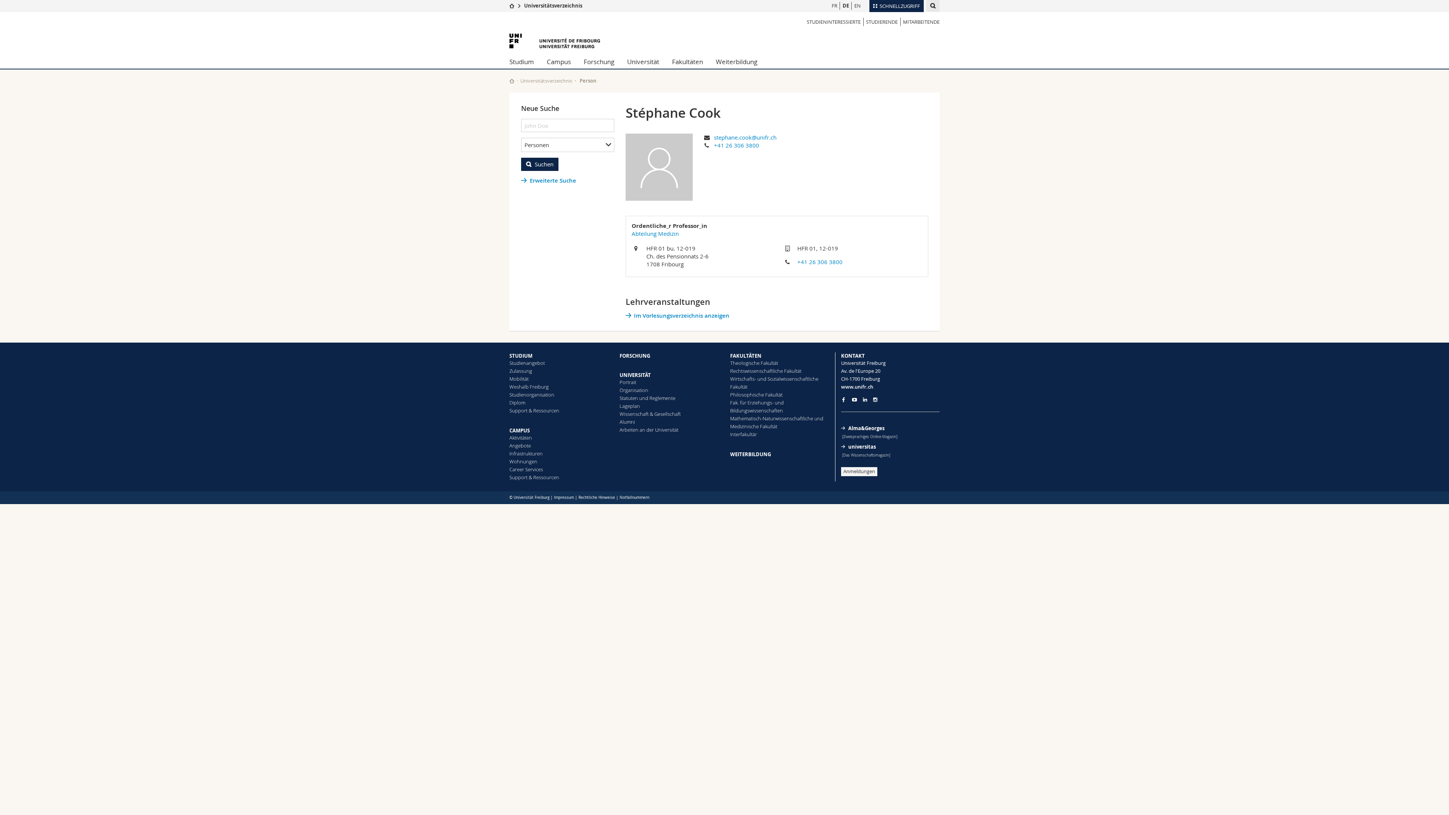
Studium (521, 61)
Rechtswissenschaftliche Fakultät (765, 371)
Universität (643, 61)
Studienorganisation (531, 394)
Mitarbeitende (921, 21)
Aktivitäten (520, 437)
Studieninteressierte (834, 21)
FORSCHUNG (635, 355)
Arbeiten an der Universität (649, 429)
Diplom (517, 402)
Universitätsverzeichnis (553, 5)
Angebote (520, 445)
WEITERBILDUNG (750, 454)
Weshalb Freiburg (529, 386)
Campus (559, 61)
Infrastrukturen (526, 453)
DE (846, 5)
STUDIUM (520, 355)
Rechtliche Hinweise (596, 497)
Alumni (627, 421)
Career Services (526, 469)
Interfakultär (743, 434)
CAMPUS (519, 430)
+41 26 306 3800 (736, 145)
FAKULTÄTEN (745, 355)
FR (834, 5)
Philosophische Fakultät (756, 394)
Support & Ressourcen (534, 410)
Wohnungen (523, 461)
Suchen (544, 164)
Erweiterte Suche (553, 181)
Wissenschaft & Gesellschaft (650, 414)
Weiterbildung (736, 61)
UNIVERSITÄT (635, 375)
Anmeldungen (859, 471)
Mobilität (519, 378)
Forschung (599, 61)
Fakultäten (687, 61)
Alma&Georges (866, 428)
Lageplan (630, 406)
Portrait (628, 382)
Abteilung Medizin (655, 233)
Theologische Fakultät (754, 363)
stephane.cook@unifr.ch (745, 137)
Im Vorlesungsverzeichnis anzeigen (681, 316)
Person (588, 80)
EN (857, 5)
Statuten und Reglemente (647, 398)
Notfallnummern (634, 497)
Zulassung (520, 371)
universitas (862, 446)
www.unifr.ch (857, 386)
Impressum (564, 497)
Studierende (882, 21)
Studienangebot (527, 363)
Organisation (634, 390)
